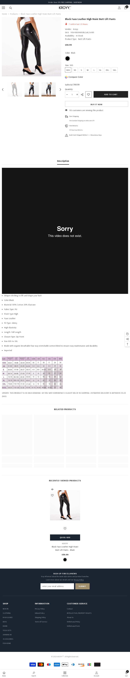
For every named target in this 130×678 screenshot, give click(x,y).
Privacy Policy (79, 580)
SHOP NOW (78, 2)
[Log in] (119, 7)
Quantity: (69, 89)
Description (63, 160)
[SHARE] (83, 95)
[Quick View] (52, 489)
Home (4, 14)
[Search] (10, 8)
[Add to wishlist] (88, 94)
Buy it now (96, 104)
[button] (3, 89)
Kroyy (75, 29)
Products (14, 14)
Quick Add (65, 537)
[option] (31, 46)
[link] (17, 461)
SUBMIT (82, 586)
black (65, 560)
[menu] (3, 7)
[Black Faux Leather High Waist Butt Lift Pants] (65, 505)
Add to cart (111, 94)
